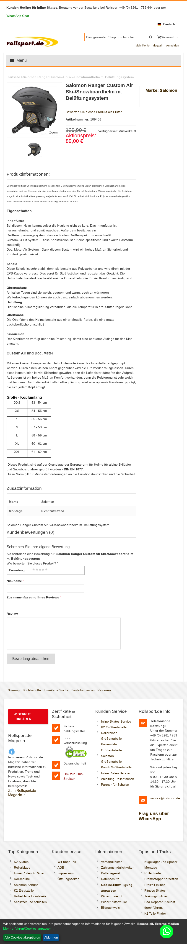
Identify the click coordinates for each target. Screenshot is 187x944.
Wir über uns (66, 862)
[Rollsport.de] (33, 41)
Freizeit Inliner (154, 885)
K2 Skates (21, 862)
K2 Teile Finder (155, 913)
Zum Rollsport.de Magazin (22, 792)
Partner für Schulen (115, 784)
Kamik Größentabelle (116, 767)
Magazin (158, 45)
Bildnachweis (110, 907)
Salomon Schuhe (26, 885)
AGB (60, 867)
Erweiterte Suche (56, 690)
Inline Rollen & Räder (29, 873)
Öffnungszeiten (68, 879)
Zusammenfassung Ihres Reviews (33, 597)
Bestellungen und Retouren (91, 690)
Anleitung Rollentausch (117, 779)
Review (12, 614)
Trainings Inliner (155, 896)
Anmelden (172, 45)
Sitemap (14, 690)
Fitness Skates (155, 890)
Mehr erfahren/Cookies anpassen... (28, 928)
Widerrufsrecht (111, 896)
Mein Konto (142, 45)
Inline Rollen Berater (115, 773)
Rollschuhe (22, 879)
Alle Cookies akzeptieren (22, 937)
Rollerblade (22, 867)
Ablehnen (51, 937)
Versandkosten (111, 862)
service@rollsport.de (165, 798)
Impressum (65, 873)
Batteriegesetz (111, 873)
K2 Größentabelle (114, 727)
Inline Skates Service (116, 721)
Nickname (14, 581)
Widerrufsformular (114, 902)
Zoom (53, 132)
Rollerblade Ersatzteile (30, 896)
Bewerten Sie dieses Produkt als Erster (94, 112)
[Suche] (151, 37)
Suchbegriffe (32, 690)
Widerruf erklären (22, 716)
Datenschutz (110, 879)
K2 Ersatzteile (24, 890)
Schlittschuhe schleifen (30, 902)
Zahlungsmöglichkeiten (117, 867)
